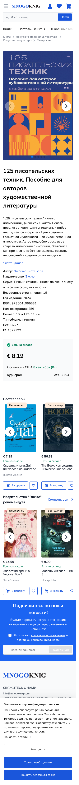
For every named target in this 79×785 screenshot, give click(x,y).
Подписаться (60, 645)
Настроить (38, 749)
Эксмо (30, 272)
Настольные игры (31, 29)
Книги (7, 29)
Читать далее (13, 259)
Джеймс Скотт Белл (28, 267)
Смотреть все (58, 495)
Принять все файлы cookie (38, 775)
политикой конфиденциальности (38, 635)
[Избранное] (59, 6)
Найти (65, 17)
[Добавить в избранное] (32, 481)
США (29, 363)
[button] (66, 104)
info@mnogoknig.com (16, 689)
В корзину (17, 481)
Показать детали (16, 737)
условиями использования (48, 631)
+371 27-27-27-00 (14, 694)
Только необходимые (38, 762)
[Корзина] (68, 6)
